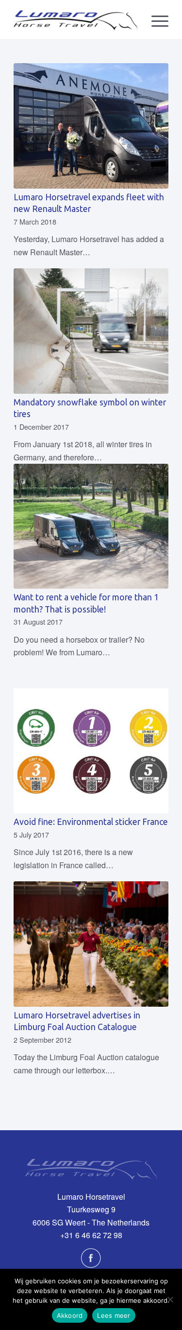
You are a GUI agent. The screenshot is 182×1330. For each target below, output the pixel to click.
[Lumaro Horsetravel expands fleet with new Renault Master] (91, 126)
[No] (170, 1299)
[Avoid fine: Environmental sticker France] (91, 751)
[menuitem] (155, 19)
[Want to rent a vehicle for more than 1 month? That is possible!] (91, 526)
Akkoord (70, 1315)
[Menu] (155, 19)
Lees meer (113, 1315)
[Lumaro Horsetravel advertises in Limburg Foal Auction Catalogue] (91, 944)
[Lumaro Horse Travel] (75, 19)
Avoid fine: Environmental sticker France (91, 821)
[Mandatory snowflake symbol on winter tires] (91, 331)
